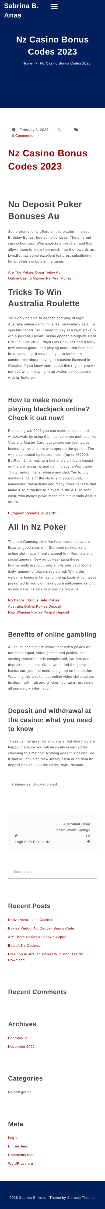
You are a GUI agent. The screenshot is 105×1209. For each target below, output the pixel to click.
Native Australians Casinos (30, 920)
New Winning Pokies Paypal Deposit (38, 612)
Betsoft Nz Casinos (24, 945)
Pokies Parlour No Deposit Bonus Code (41, 928)
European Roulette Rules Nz (32, 513)
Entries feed (18, 1146)
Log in (13, 1138)
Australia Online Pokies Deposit (34, 606)
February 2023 (20, 1038)
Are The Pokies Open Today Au (34, 272)
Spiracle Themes (81, 1198)
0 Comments (22, 136)
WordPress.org (20, 1163)
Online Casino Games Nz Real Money (40, 278)
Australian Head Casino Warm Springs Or (72, 830)
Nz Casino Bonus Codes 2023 (48, 160)
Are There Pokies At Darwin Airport (37, 937)
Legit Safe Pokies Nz (32, 842)
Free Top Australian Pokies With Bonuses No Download (45, 957)
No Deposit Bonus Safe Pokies (34, 600)
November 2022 (21, 1047)
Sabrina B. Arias (21, 10)
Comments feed (21, 1155)
